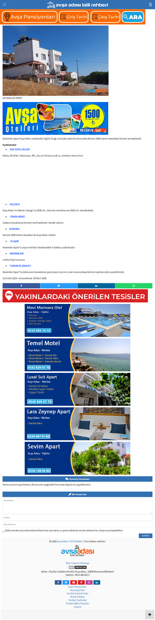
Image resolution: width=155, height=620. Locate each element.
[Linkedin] (96, 582)
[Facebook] (58, 582)
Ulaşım (77, 606)
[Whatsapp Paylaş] (134, 285)
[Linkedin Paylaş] (96, 285)
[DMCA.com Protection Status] (77, 567)
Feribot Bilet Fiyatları (77, 603)
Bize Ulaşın (72, 563)
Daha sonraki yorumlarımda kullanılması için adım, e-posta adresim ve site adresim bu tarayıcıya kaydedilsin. (64, 530)
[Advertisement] (77, 181)
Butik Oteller (77, 596)
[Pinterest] (81, 582)
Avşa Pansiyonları (77, 586)
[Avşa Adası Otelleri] (72, 22)
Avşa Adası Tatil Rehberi (70, 541)
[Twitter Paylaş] (59, 285)
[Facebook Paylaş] (21, 285)
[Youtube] (73, 582)
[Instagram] (89, 582)
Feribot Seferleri (77, 600)
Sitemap (84, 563)
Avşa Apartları (77, 590)
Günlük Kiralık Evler (77, 593)
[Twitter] (66, 582)
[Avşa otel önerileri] (55, 132)
